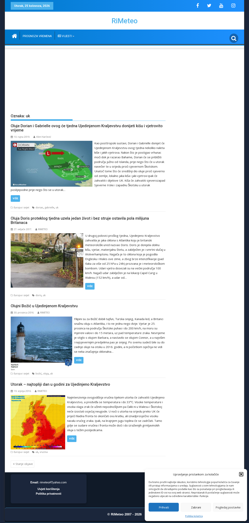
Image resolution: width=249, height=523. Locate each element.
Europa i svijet (21, 207)
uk (57, 207)
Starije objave (24, 464)
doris (38, 295)
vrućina (44, 452)
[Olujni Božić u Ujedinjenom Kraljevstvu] (41, 319)
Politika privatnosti (48, 493)
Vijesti (66, 36)
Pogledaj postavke (228, 507)
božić (39, 373)
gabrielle (49, 207)
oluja (46, 373)
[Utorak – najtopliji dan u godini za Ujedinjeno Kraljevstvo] (38, 397)
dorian (39, 207)
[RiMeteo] (14, 35)
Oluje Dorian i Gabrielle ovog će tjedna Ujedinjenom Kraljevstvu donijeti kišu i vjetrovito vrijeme (87, 128)
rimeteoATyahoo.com (53, 482)
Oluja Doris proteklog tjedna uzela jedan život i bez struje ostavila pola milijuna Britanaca (80, 220)
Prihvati (164, 507)
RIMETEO (43, 229)
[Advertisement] (124, 78)
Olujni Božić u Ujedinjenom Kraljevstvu (44, 306)
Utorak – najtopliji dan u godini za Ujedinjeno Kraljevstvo (60, 384)
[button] (241, 474)
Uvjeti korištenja (49, 489)
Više (15, 198)
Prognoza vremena (37, 36)
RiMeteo (124, 21)
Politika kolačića (194, 516)
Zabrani (196, 507)
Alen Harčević (43, 136)
